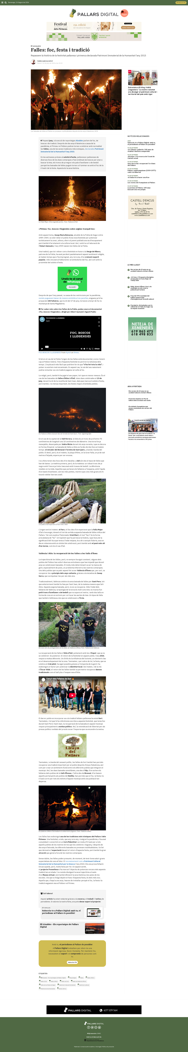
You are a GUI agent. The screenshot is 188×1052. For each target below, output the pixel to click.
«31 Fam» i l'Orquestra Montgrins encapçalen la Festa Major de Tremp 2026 (142, 278)
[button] (181, 2)
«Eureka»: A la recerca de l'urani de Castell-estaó (141, 157)
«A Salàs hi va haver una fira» (139, 177)
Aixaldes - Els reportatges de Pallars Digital (54, 977)
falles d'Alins (90, 977)
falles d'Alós (54, 981)
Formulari (46, 908)
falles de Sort (65, 981)
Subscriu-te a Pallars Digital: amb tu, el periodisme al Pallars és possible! (61, 911)
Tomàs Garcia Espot (45, 61)
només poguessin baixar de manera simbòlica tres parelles (63, 298)
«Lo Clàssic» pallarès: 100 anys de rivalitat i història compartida (141, 150)
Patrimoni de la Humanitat (48, 988)
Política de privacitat (108, 1047)
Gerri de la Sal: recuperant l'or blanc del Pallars (141, 164)
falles (81, 977)
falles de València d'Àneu (79, 981)
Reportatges (73, 977)
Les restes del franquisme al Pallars (141, 183)
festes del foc (62, 988)
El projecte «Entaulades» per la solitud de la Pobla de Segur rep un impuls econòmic (142, 306)
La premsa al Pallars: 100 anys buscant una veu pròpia (139, 188)
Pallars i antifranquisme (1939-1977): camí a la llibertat (142, 171)
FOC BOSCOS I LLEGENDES (50, 352)
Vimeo (76, 352)
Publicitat (77, 1047)
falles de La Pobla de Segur (48, 985)
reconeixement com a (75, 861)
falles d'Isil (44, 981)
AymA (68, 352)
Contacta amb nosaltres (88, 1047)
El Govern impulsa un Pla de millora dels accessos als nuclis (140, 399)
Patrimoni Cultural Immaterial (67, 985)
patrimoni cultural (84, 985)
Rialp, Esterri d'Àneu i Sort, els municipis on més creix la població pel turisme (141, 288)
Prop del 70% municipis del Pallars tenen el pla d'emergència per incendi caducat (142, 297)
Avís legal (98, 1047)
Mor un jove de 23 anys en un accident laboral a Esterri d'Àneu (142, 270)
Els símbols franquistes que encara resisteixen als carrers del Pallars (140, 408)
